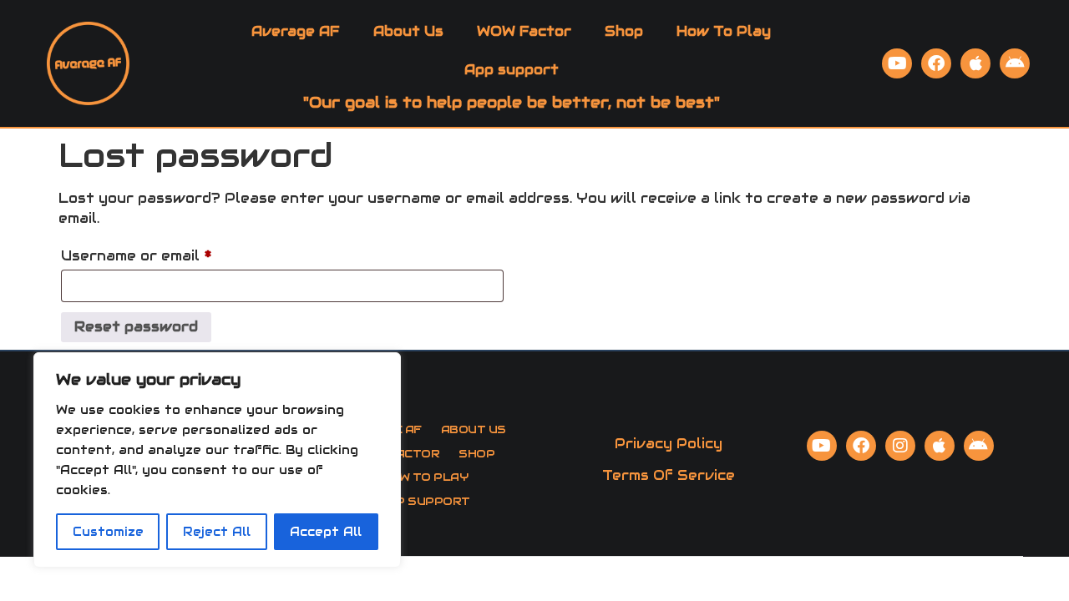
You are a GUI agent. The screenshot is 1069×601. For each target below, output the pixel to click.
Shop (624, 31)
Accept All (326, 531)
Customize (108, 531)
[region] (217, 460)
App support (511, 69)
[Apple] (975, 63)
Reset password (136, 327)
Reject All (217, 531)
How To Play (723, 31)
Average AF (295, 31)
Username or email (170, 254)
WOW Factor (524, 31)
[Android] (1015, 63)
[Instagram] (900, 446)
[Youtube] (897, 63)
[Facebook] (936, 63)
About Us (408, 31)
